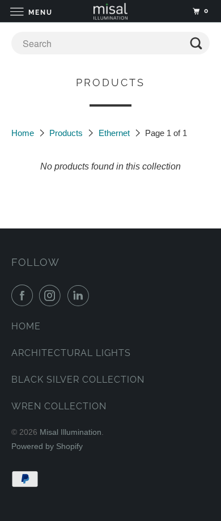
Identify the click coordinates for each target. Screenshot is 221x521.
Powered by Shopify (47, 446)
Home (23, 133)
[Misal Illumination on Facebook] (24, 295)
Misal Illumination (70, 432)
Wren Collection (59, 406)
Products (67, 133)
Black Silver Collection (77, 379)
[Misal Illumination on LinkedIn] (80, 295)
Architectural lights (71, 353)
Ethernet (115, 133)
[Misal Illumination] (111, 11)
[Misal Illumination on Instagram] (52, 295)
